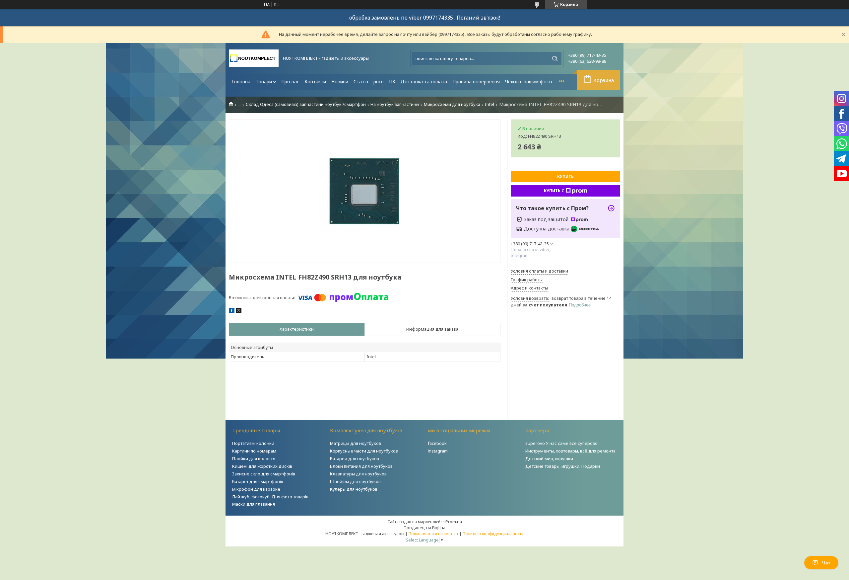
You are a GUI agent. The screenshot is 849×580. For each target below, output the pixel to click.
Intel (489, 104)
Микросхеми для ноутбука (452, 104)
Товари (264, 81)
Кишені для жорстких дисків (262, 466)
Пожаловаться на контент (433, 534)
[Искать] (554, 58)
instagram (438, 451)
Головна (240, 81)
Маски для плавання (253, 504)
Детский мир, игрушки (549, 458)
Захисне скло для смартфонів (263, 474)
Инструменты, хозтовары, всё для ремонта (570, 451)
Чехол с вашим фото (528, 81)
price (378, 81)
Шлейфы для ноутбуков (355, 481)
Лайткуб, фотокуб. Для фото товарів (270, 497)
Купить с (554, 191)
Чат (826, 562)
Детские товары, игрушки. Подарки (562, 466)
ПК (392, 81)
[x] (238, 311)
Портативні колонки (253, 443)
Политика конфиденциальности (493, 534)
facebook (437, 443)
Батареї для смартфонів (257, 481)
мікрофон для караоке (256, 489)
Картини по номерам (254, 451)
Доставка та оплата (424, 81)
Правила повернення (476, 81)
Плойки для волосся (253, 458)
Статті (361, 81)
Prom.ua (453, 522)
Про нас (290, 81)
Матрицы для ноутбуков (355, 443)
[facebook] (231, 311)
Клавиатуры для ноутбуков (358, 474)
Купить (565, 176)
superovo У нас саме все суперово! (562, 443)
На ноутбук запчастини (394, 104)
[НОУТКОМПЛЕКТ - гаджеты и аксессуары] (254, 58)
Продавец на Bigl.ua (424, 528)
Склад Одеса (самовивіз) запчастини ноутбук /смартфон (306, 104)
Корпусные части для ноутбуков (364, 451)
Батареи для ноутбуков (354, 458)
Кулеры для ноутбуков (353, 489)
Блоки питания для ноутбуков (361, 466)
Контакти (315, 81)
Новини (339, 81)
